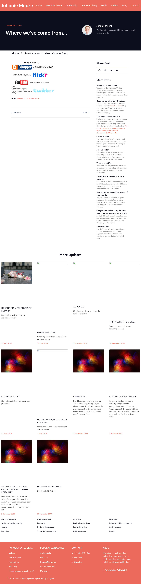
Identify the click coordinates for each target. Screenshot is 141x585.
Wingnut (50, 578)
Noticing (4, 527)
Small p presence (115, 527)
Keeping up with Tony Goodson (110, 101)
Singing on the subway (9, 519)
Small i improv (6, 531)
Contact (135, 5)
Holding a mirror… (79, 531)
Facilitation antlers (80, 527)
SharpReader (102, 226)
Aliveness (78, 306)
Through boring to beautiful (47, 531)
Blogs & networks (32, 53)
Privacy (32, 578)
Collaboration (102, 136)
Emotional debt (46, 332)
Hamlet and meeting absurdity (11, 523)
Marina (19, 98)
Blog (124, 5)
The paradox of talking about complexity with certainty (14, 489)
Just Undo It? (102, 150)
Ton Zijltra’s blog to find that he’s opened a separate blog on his (111, 128)
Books (104, 5)
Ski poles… (77, 519)
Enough (111, 531)
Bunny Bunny (113, 519)
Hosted (40, 578)
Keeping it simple (10, 396)
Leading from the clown (81, 523)
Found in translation (49, 486)
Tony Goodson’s (116, 106)
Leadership (71, 5)
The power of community (108, 116)
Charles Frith (33, 98)
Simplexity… (80, 396)
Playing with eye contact (46, 527)
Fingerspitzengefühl (44, 519)
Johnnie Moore (17, 5)
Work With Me (54, 5)
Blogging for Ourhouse (106, 85)
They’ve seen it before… (122, 322)
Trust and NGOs (103, 163)
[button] (99, 70)
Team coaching (89, 5)
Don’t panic (41, 523)
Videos (115, 5)
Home (39, 5)
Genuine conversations (122, 396)
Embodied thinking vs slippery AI (120, 523)
